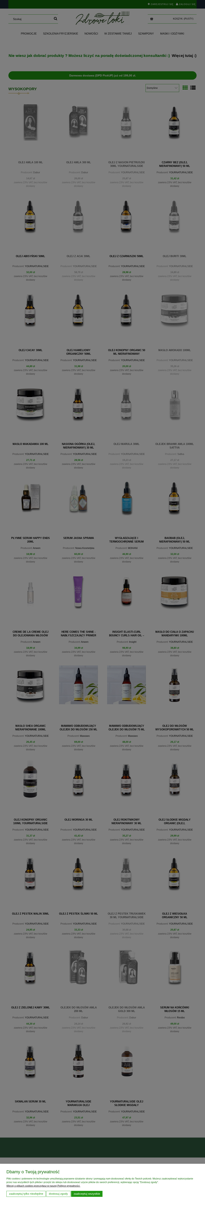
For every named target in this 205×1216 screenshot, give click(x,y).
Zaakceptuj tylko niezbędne (26, 1193)
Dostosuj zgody (58, 1193)
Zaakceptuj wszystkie (87, 1193)
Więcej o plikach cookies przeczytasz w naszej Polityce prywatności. (43, 1185)
